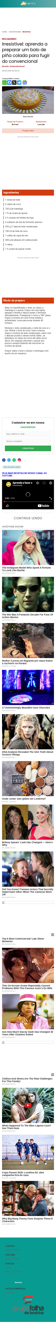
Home (4, 32)
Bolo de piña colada (12, 467)
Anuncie (18, 1282)
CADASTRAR (28, 448)
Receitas (26, 32)
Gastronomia (15, 32)
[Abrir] (2, 4)
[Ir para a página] (28, 3)
